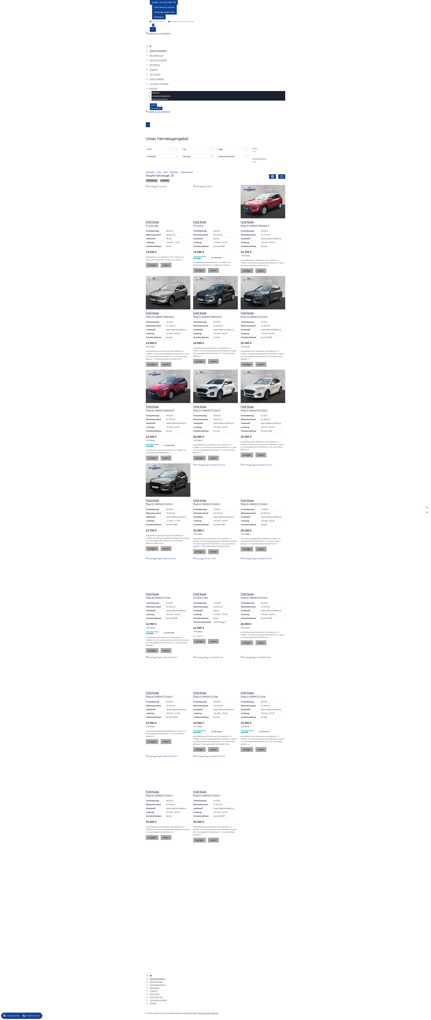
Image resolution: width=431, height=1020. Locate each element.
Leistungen (155, 74)
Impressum (155, 93)
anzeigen (152, 265)
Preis (159, 172)
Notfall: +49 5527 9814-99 (164, 2)
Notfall (153, 105)
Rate (166, 172)
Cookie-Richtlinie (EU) (160, 99)
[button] (177, 149)
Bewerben (159, 17)
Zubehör (154, 70)
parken (166, 265)
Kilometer (174, 172)
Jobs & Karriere (157, 79)
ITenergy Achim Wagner (207, 1013)
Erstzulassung (187, 172)
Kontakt (153, 1003)
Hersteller (150, 172)
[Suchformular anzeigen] (153, 29)
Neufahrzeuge (156, 55)
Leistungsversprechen (164, 12)
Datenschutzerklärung (161, 96)
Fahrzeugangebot (158, 51)
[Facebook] (153, 25)
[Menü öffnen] (148, 124)
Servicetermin (156, 108)
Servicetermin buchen (164, 7)
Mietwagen (155, 65)
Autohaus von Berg (159, 84)
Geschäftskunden (158, 60)
